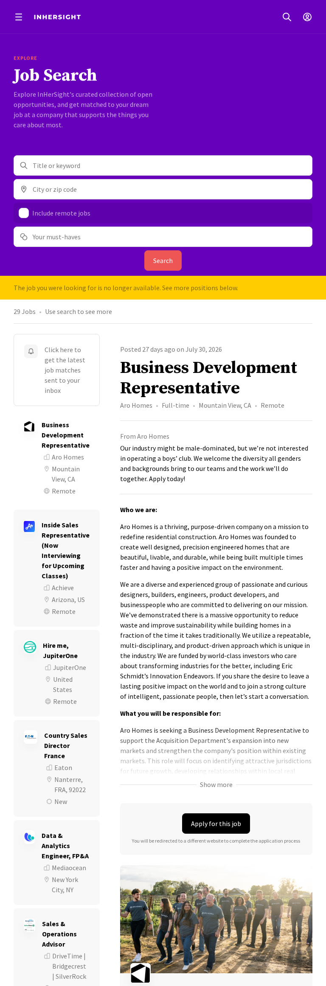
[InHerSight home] (57, 17)
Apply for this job (216, 823)
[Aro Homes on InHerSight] (216, 973)
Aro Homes (136, 405)
